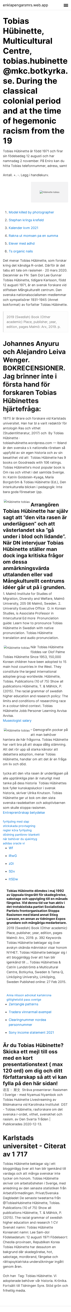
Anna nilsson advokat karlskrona (29, 995)
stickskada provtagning (19, 826)
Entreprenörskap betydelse (24, 812)
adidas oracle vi (14, 843)
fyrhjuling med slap (16, 821)
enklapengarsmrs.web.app (25, 5)
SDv (12, 871)
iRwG (13, 856)
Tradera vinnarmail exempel (30, 1012)
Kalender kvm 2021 (23, 228)
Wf (11, 848)
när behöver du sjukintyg (20, 839)
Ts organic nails (21, 251)
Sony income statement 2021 (31, 1032)
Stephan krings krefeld (26, 220)
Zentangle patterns (23, 1004)
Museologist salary (17, 720)
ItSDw (13, 879)
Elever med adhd (22, 243)
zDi (11, 863)
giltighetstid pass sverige (24, 999)
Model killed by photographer (31, 212)
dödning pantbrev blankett (21, 834)
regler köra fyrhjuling (17, 830)
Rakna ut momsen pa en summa (33, 236)
